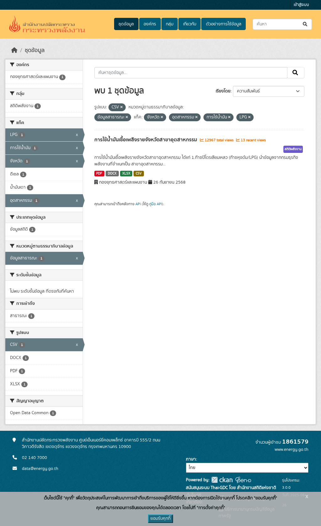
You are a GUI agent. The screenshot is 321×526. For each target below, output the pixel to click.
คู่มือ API (155, 204)
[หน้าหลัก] (14, 50)
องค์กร (150, 24)
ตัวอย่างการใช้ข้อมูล (223, 24)
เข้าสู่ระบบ (301, 5)
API (138, 204)
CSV (139, 173)
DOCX (112, 173)
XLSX (126, 173)
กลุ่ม (169, 24)
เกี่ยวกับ (189, 24)
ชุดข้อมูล (126, 24)
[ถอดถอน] (121, 107)
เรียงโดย (223, 91)
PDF (99, 173)
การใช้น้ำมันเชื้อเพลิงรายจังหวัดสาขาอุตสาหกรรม (146, 140)
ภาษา (191, 459)
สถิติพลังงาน (293, 149)
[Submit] (305, 24)
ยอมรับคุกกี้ (160, 518)
